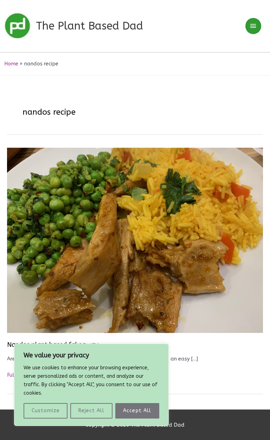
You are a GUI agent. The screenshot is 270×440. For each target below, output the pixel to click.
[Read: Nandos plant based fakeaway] (135, 240)
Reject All (91, 411)
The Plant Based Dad (89, 25)
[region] (91, 385)
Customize (46, 411)
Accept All (137, 411)
